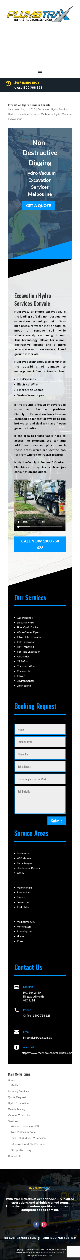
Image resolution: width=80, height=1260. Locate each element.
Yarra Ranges (24, 863)
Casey (20, 872)
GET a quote (38, 205)
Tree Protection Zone (23, 1131)
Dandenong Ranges (28, 867)
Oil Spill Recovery (21, 1150)
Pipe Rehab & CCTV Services (28, 1137)
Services (13, 1121)
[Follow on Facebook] (36, 1225)
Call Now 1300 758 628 (40, 544)
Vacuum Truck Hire (19, 1115)
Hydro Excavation (18, 1103)
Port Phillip (23, 907)
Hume (20, 936)
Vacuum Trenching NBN (25, 1125)
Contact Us (14, 1156)
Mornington (24, 926)
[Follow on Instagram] (44, 1225)
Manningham (24, 887)
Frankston (23, 902)
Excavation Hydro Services (53, 109)
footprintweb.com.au (39, 1255)
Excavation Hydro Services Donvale (29, 105)
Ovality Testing (16, 1109)
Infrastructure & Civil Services (28, 1144)
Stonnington (24, 931)
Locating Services (18, 1091)
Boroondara (24, 892)
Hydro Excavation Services (23, 114)
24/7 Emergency (26, 83)
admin (15, 109)
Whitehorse (24, 858)
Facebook (28, 1047)
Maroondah (23, 853)
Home (11, 1080)
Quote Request (17, 1097)
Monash (21, 897)
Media (14, 1085)
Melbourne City (26, 921)
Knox (20, 941)
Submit (56, 821)
